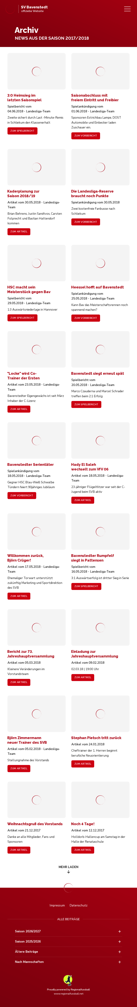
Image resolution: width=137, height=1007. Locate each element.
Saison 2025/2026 (28, 941)
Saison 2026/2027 (28, 931)
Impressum (57, 905)
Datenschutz (78, 905)
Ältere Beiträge (26, 952)
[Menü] (127, 9)
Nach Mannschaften (29, 962)
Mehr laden (68, 867)
